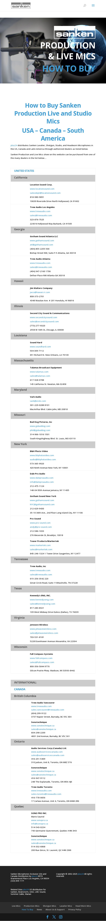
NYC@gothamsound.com (42, 504)
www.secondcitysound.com (43, 317)
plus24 (14, 145)
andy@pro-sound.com (41, 526)
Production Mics (31, 906)
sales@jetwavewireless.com (44, 633)
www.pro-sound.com (40, 522)
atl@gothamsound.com (41, 244)
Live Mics (16, 906)
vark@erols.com (38, 401)
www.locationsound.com (42, 188)
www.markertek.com (40, 545)
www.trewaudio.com (40, 211)
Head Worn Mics (83, 906)
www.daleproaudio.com (41, 477)
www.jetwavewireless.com (43, 628)
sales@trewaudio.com (41, 215)
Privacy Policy (74, 909)
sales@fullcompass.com (42, 662)
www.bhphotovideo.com (42, 455)
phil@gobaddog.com (40, 430)
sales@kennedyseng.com (42, 603)
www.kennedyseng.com (42, 599)
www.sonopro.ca (39, 820)
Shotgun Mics (49, 906)
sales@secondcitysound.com (44, 321)
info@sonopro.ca (39, 823)
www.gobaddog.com (40, 426)
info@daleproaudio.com (42, 482)
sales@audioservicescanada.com (47, 755)
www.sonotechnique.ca (42, 725)
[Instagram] (60, 917)
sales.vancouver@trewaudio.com (47, 709)
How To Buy (27, 909)
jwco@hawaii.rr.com (40, 292)
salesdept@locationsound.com (45, 192)
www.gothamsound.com (42, 240)
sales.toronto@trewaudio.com (46, 794)
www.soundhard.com (40, 346)
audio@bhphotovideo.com (43, 459)
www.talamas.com (39, 371)
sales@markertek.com (41, 549)
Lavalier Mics (66, 906)
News (39, 909)
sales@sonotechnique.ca (43, 729)
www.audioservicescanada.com (47, 751)
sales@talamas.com (40, 375)
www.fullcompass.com (41, 658)
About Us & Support (55, 909)
